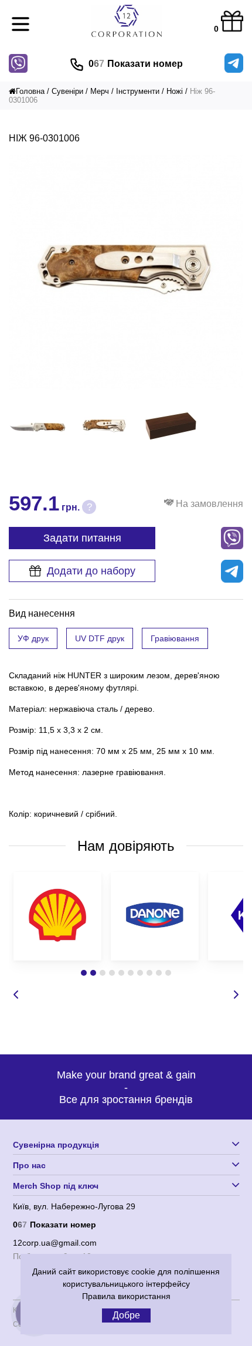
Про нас (29, 1165)
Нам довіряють (126, 846)
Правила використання (126, 1296)
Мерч (99, 91)
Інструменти (137, 91)
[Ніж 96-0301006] (126, 386)
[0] (232, 22)
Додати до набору (91, 571)
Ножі (174, 91)
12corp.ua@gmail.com (55, 1242)
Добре (126, 1315)
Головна (30, 91)
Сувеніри (67, 91)
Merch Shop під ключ (55, 1186)
